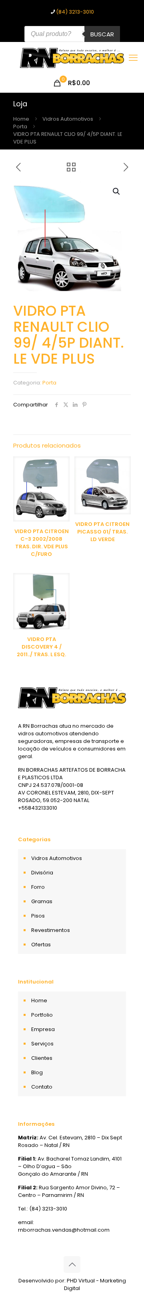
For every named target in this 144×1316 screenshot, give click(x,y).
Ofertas (41, 944)
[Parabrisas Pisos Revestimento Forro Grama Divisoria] (72, 58)
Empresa (43, 1029)
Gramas (41, 901)
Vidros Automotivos (67, 119)
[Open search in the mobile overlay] (72, 34)
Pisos (38, 916)
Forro (38, 887)
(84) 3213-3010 (75, 12)
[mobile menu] (133, 58)
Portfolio (42, 1015)
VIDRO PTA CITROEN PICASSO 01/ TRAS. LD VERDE (102, 531)
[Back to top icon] (72, 1264)
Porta (20, 126)
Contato (41, 1087)
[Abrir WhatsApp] (124, 1296)
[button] (117, 191)
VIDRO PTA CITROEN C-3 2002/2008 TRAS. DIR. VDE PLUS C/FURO (41, 543)
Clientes (41, 1058)
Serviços (42, 1043)
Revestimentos (50, 930)
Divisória (42, 872)
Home (21, 119)
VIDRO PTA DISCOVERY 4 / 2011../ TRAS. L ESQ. (41, 646)
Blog (37, 1072)
